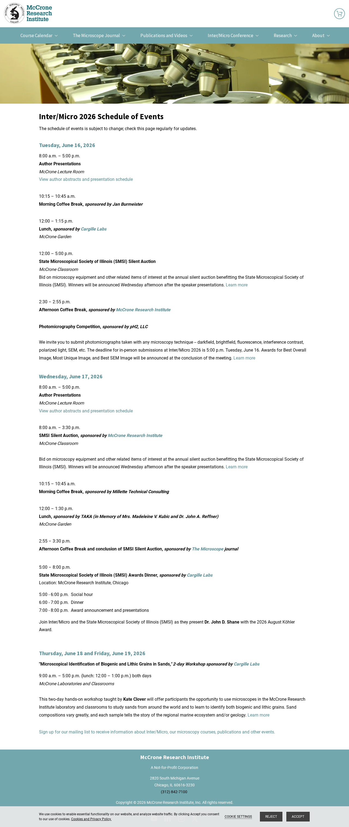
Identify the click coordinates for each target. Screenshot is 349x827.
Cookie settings (238, 817)
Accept (298, 817)
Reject (271, 817)
